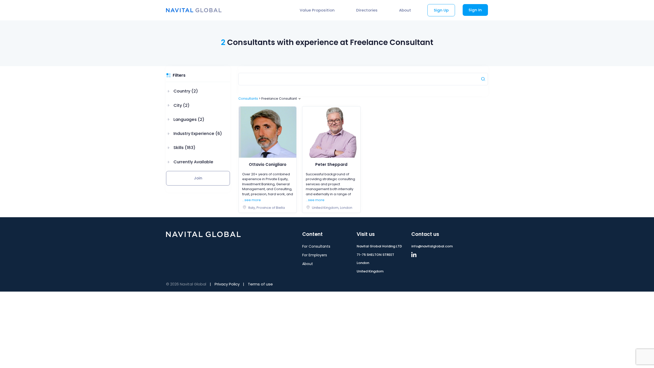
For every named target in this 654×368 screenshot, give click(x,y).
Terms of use (260, 284)
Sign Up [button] (441, 10)
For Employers (314, 255)
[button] (194, 91)
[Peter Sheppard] (331, 132)
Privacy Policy (227, 284)
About (405, 10)
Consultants (248, 98)
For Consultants (316, 246)
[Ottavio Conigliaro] (268, 132)
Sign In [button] (475, 10)
